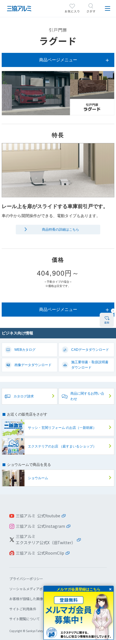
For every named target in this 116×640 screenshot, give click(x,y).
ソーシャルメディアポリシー (31, 588)
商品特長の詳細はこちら (60, 230)
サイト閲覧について (24, 618)
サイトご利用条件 (22, 608)
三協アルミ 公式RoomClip (40, 553)
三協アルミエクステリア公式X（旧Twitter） (45, 539)
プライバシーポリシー (26, 578)
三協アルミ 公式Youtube (38, 515)
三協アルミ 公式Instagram (40, 526)
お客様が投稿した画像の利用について (38, 598)
